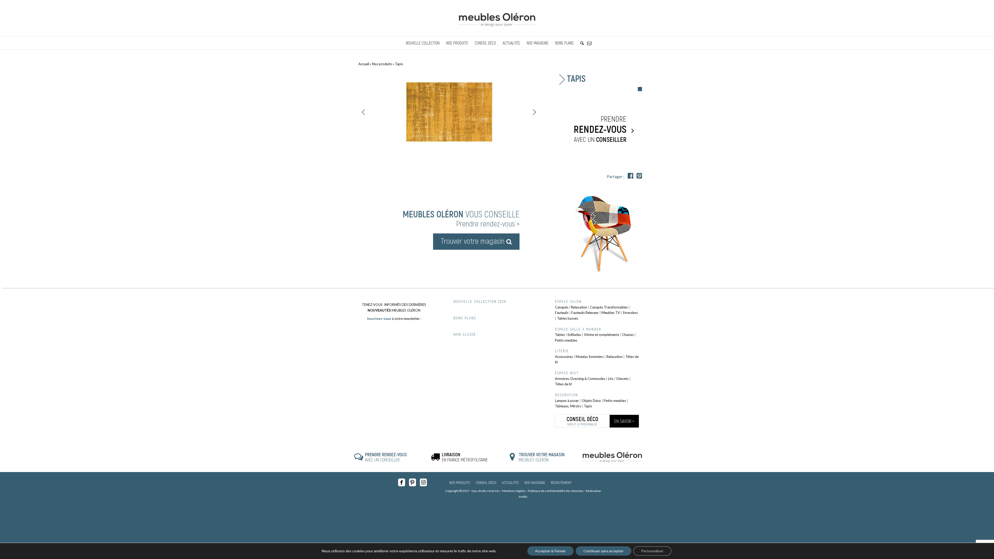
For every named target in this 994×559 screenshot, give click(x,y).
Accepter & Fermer (550, 551)
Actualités (510, 482)
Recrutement (561, 482)
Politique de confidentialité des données (556, 491)
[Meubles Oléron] (497, 18)
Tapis (588, 406)
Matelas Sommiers (590, 357)
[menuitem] (423, 42)
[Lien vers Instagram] (423, 482)
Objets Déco (591, 401)
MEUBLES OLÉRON (542, 457)
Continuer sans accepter (603, 551)
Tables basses (567, 318)
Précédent (363, 112)
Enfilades (574, 335)
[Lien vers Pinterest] (412, 482)
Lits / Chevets (618, 379)
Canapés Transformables (609, 307)
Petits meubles (566, 340)
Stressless (630, 313)
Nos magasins (534, 482)
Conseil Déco (486, 482)
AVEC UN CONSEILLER (386, 457)
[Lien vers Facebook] (401, 482)
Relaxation (614, 357)
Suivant (534, 112)
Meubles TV (611, 313)
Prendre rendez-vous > (488, 223)
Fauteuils (561, 313)
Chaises (628, 335)
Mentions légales (514, 491)
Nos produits (382, 64)
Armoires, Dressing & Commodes (580, 379)
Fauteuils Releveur (585, 313)
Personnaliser (652, 551)
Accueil (364, 64)
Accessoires (564, 357)
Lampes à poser (567, 401)
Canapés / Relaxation (571, 307)
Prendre (600, 128)
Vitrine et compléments (601, 335)
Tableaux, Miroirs (568, 406)
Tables (560, 335)
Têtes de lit (563, 384)
